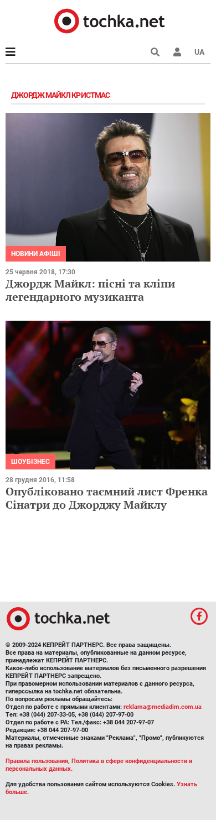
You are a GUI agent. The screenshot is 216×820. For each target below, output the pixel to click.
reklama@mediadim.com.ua (163, 707)
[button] (177, 52)
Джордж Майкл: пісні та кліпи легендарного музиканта (90, 290)
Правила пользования (37, 761)
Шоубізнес (30, 462)
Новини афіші (35, 254)
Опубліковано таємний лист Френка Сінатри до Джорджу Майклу (107, 498)
